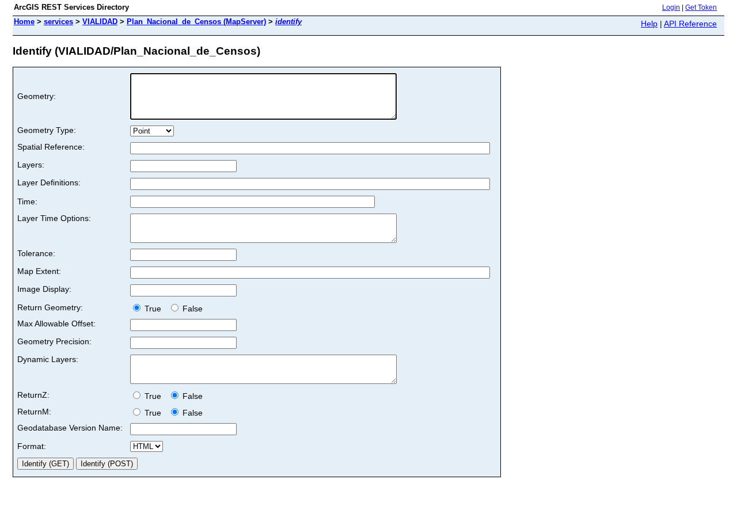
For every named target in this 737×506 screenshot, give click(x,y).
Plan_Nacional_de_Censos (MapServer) (196, 21)
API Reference (690, 23)
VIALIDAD (99, 21)
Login (671, 7)
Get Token (701, 7)
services (58, 21)
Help (649, 23)
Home (24, 21)
